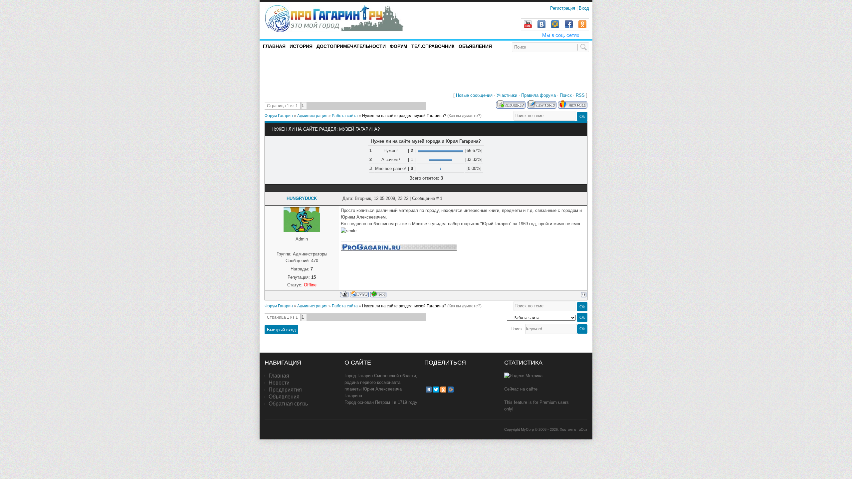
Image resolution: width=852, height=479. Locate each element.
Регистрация (563, 8)
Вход (584, 8)
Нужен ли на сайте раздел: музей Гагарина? (404, 115)
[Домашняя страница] (359, 294)
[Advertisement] (342, 71)
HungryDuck (302, 198)
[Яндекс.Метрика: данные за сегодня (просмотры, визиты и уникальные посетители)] (523, 376)
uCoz (583, 429)
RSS (580, 95)
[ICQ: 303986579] (378, 294)
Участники (507, 95)
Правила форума (538, 95)
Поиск (566, 95)
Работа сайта (345, 115)
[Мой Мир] (451, 390)
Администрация (312, 115)
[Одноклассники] (443, 390)
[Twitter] (436, 390)
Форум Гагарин (279, 115)
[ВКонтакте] (429, 390)
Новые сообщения (474, 95)
